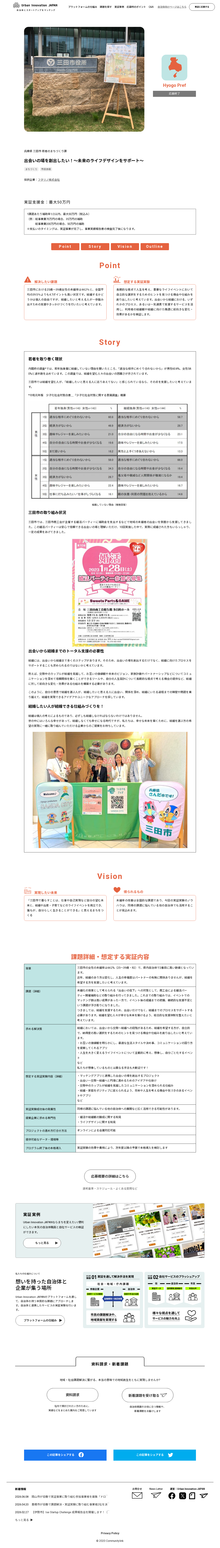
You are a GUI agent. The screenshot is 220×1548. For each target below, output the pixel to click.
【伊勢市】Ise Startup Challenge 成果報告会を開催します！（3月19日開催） (79, 1512)
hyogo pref (174, 85)
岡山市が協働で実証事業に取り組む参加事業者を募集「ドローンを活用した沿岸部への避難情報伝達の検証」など (102, 1496)
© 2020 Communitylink (110, 1540)
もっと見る (42, 1243)
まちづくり (31, 169)
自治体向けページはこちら (110, 1428)
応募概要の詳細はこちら (110, 1176)
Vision (124, 246)
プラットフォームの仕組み (40, 1320)
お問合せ (137, 1489)
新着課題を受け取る (144, 1395)
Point (65, 246)
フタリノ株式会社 (49, 179)
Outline (154, 246)
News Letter (156, 1489)
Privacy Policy (110, 1533)
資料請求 (72, 1395)
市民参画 (46, 169)
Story (95, 246)
